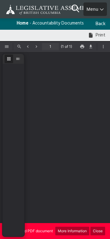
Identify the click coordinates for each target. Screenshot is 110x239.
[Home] (24, 9)
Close (98, 231)
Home (22, 23)
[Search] (77, 9)
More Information (72, 231)
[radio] (9, 59)
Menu (93, 9)
